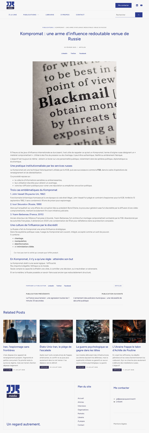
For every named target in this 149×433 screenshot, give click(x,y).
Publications (29, 15)
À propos (65, 15)
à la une (7, 370)
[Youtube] (141, 5)
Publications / (49, 27)
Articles (82, 47)
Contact (80, 15)
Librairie (50, 15)
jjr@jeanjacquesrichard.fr (126, 399)
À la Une (13, 15)
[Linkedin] (137, 5)
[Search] (138, 14)
